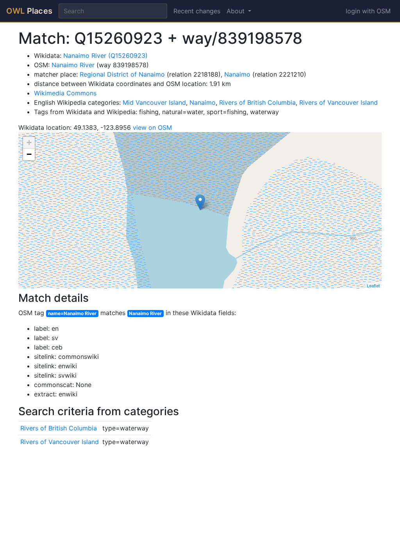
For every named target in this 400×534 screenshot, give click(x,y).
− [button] (29, 154)
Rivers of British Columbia (257, 102)
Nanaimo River (73, 65)
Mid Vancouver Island (154, 102)
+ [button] (29, 142)
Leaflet (373, 285)
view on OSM (152, 127)
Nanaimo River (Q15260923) (105, 55)
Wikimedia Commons (65, 93)
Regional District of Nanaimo (122, 74)
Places (29, 11)
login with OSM (368, 11)
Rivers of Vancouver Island (338, 102)
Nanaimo (237, 74)
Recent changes (196, 11)
